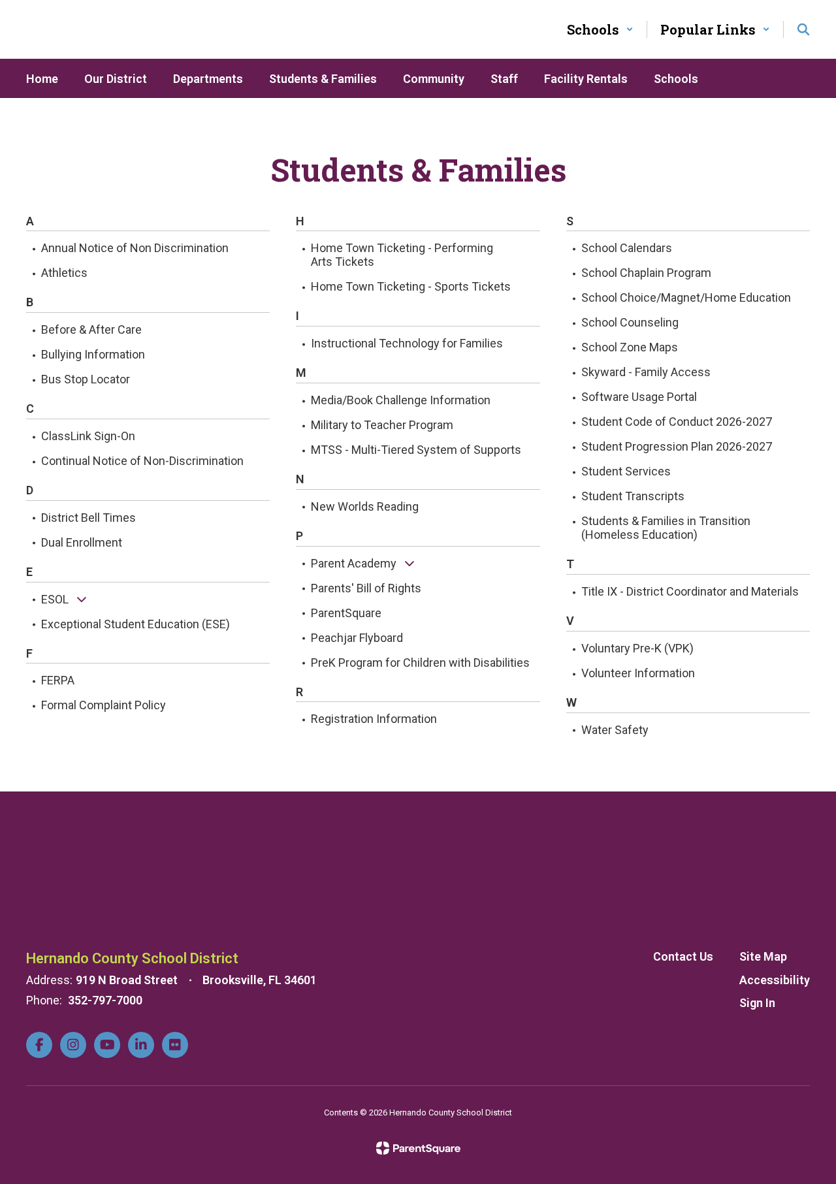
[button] (600, 29)
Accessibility (774, 980)
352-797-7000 (105, 1000)
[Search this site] (803, 29)
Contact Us (683, 956)
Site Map (763, 956)
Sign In (757, 1003)
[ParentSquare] (418, 1148)
